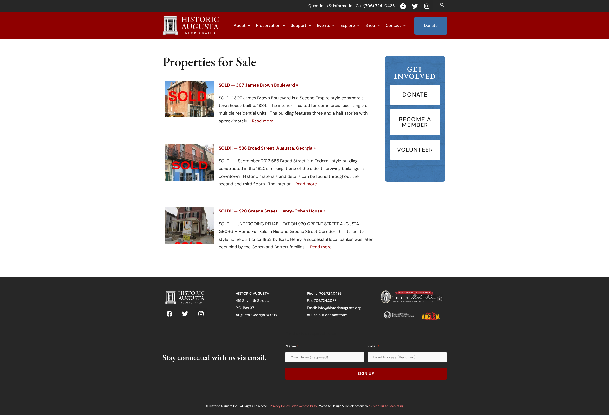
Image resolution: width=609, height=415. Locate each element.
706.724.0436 (330, 293)
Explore (347, 25)
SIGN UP (366, 373)
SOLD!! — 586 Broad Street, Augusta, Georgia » (267, 148)
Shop (370, 25)
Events (323, 25)
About (240, 25)
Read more (262, 121)
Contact (393, 25)
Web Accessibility (304, 406)
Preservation (268, 25)
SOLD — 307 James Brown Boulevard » (258, 85)
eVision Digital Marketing (386, 406)
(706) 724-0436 (379, 5)
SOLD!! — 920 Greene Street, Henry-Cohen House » (272, 211)
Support (298, 25)
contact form (336, 315)
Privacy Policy (280, 406)
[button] (442, 5)
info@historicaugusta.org (339, 307)
